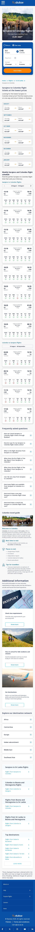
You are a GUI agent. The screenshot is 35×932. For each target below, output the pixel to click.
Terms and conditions (21, 922)
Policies (8, 922)
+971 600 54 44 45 (17, 925)
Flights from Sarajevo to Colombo (13, 773)
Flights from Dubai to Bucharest (12, 840)
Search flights (17, 70)
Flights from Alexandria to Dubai (13, 858)
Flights (10, 80)
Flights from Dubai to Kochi (14, 845)
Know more (14, 624)
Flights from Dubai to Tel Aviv (14, 854)
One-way (18, 45)
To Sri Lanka (19, 80)
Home (4, 80)
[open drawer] (3, 2)
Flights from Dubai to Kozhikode (12, 849)
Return (8, 45)
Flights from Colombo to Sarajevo (13, 790)
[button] (17, 435)
